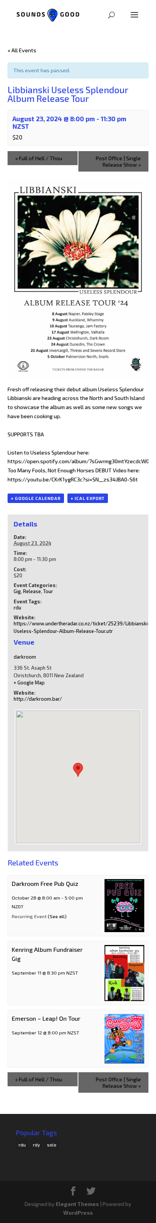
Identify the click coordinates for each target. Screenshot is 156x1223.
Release (32, 591)
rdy (36, 1144)
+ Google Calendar (36, 498)
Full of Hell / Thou (38, 158)
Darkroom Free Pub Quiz (45, 883)
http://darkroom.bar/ (38, 699)
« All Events (22, 50)
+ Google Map (29, 682)
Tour (48, 591)
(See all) (57, 916)
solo (51, 1144)
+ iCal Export (88, 498)
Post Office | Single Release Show (118, 161)
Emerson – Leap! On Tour (46, 1018)
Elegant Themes (77, 1204)
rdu (17, 607)
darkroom (25, 657)
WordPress (78, 1212)
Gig (17, 591)
